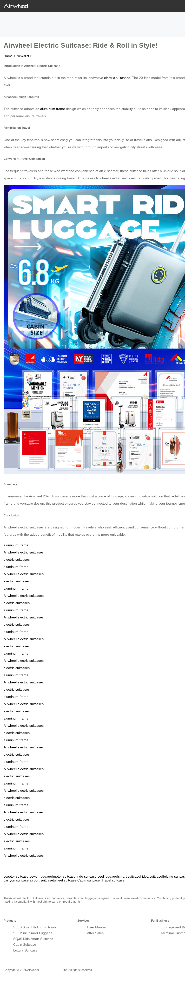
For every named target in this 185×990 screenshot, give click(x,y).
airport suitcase (41, 880)
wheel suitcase (65, 880)
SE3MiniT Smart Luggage (33, 933)
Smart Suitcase (51, 970)
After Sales (95, 933)
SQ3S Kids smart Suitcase (33, 939)
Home (8, 56)
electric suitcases (117, 78)
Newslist (23, 56)
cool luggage (107, 876)
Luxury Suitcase (25, 950)
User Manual (96, 927)
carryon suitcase (16, 880)
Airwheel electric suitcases (24, 552)
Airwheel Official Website (22, 980)
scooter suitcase (16, 876)
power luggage (40, 876)
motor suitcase (64, 876)
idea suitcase (152, 876)
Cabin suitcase (88, 880)
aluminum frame (52, 109)
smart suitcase (129, 876)
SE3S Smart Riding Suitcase (34, 927)
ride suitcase (87, 876)
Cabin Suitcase (24, 944)
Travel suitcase (113, 880)
